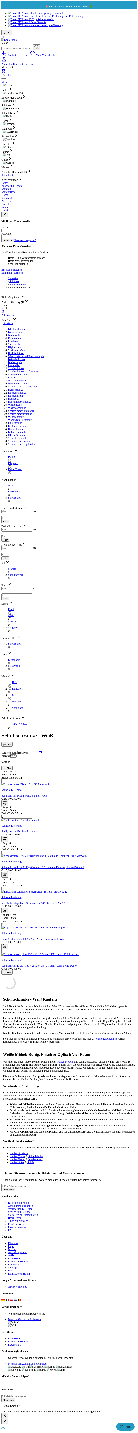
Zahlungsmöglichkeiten (20, 1205)
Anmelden (7, 64)
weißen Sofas (17, 1162)
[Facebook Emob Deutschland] (8, 1382)
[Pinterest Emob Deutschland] (9, 1382)
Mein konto (8, 175)
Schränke (14, 281)
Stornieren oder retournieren (23, 1214)
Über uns (13, 1243)
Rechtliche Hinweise (19, 1261)
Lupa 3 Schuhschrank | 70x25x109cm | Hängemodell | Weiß (33, 938)
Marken (12, 1249)
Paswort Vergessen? (18, 1227)
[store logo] (9, 39)
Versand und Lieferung (20, 1208)
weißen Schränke (19, 1153)
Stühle (30, 1162)
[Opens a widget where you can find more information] (125, 1427)
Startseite (13, 278)
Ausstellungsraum (17, 1252)
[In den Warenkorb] (4, 803)
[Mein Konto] (4, 61)
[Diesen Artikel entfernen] (3, 312)
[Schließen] (4, 1416)
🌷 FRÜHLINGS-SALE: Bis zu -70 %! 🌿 (68, 6)
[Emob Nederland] (16, 1300)
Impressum (14, 1258)
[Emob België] (20, 1300)
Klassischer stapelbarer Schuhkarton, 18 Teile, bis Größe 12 (33, 903)
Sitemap (12, 1267)
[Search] (36, 47)
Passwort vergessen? (25, 240)
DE (4, 33)
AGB (11, 1255)
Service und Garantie (19, 1211)
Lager (11, 1246)
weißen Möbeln (65, 1061)
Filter (5, 521)
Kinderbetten (35, 1159)
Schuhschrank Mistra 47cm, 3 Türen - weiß (24, 795)
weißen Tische (17, 1156)
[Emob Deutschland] (3, 1300)
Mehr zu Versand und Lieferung (25, 1319)
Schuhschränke (17, 284)
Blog (10, 1270)
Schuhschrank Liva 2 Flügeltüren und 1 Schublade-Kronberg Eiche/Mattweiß (42, 867)
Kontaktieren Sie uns (19, 1273)
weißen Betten (17, 1159)
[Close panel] (4, 214)
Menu (4, 82)
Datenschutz (14, 1264)
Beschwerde (14, 1217)
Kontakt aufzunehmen (105, 1038)
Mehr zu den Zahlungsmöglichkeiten (27, 1363)
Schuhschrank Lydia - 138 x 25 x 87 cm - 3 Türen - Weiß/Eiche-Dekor (39, 965)
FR (3, 36)
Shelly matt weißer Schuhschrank (19, 831)
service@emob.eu (17, 1286)
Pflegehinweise (16, 1224)
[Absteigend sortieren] (41, 752)
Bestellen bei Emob (18, 1202)
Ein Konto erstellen (23, 64)
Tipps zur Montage (18, 1220)
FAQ (10, 1230)
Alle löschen (8, 315)
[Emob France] (8, 1300)
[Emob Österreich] (12, 1300)
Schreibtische (35, 1156)
